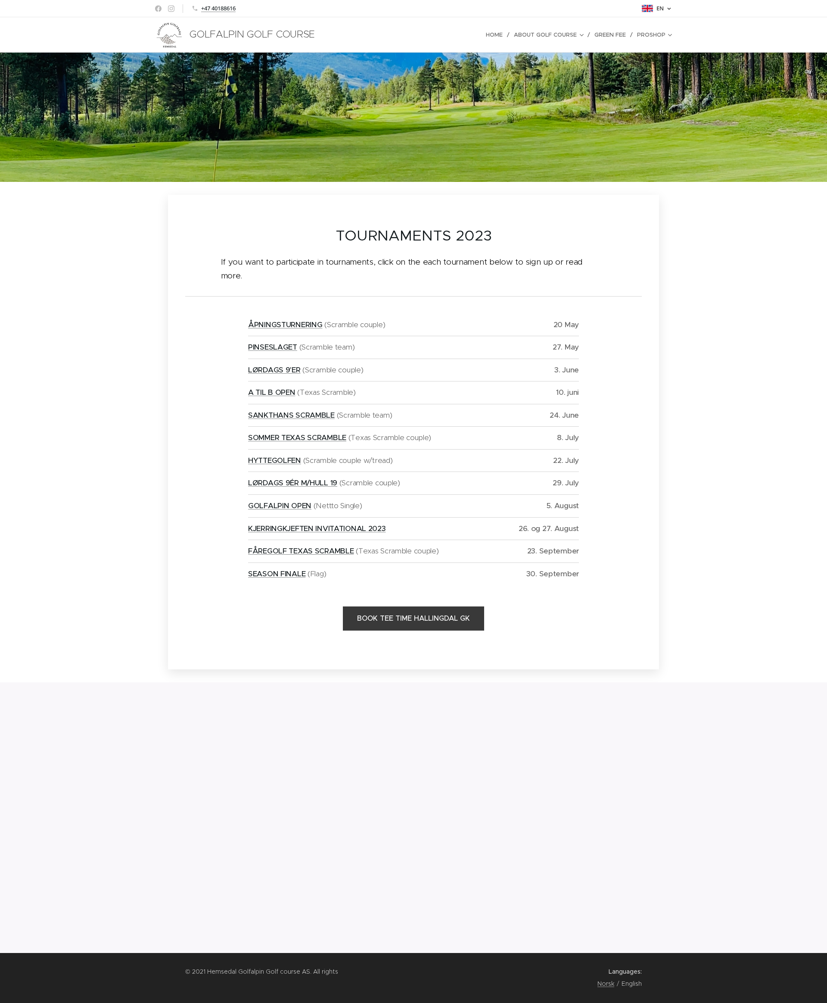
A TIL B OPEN (271, 392)
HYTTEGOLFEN (274, 460)
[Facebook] (158, 8)
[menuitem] (497, 35)
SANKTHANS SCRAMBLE (291, 415)
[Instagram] (171, 8)
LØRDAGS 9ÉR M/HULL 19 (292, 482)
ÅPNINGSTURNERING (285, 324)
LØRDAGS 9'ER (274, 370)
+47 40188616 (218, 8)
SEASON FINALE (276, 573)
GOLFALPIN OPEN (279, 505)
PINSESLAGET (272, 347)
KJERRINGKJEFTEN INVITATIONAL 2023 (317, 528)
